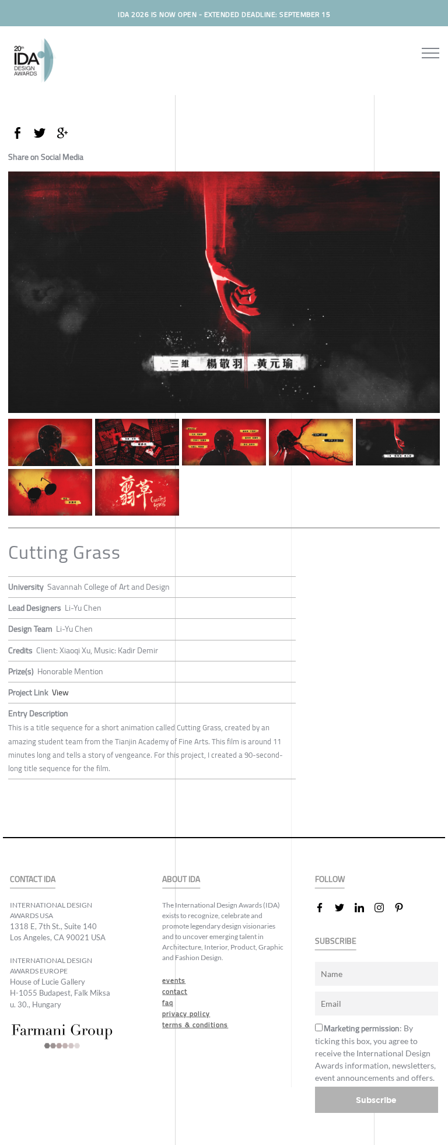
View (60, 692)
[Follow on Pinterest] (403, 907)
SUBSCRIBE (335, 941)
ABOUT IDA (181, 879)
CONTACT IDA (32, 879)
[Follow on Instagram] (383, 907)
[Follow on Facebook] (324, 907)
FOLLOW (330, 879)
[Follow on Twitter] (344, 907)
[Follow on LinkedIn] (364, 907)
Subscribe (376, 1100)
